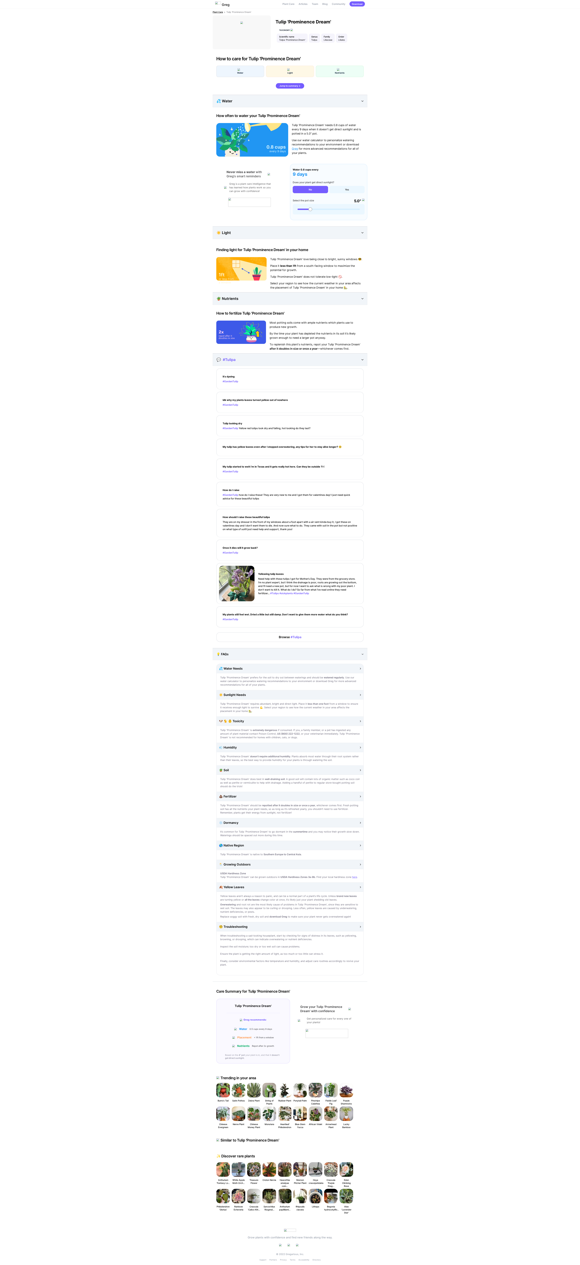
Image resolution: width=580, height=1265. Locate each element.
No (310, 189)
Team (315, 3)
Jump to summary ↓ (290, 85)
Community (338, 3)
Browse (290, 637)
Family (327, 36)
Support (262, 1260)
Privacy (283, 1260)
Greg (295, 148)
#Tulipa (229, 359)
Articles (303, 3)
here (354, 877)
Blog (325, 3)
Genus (314, 36)
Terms (292, 1260)
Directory (317, 1260)
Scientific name (286, 36)
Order (341, 36)
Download (357, 4)
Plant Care (288, 3)
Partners (273, 1260)
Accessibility (303, 1260)
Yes (347, 189)
